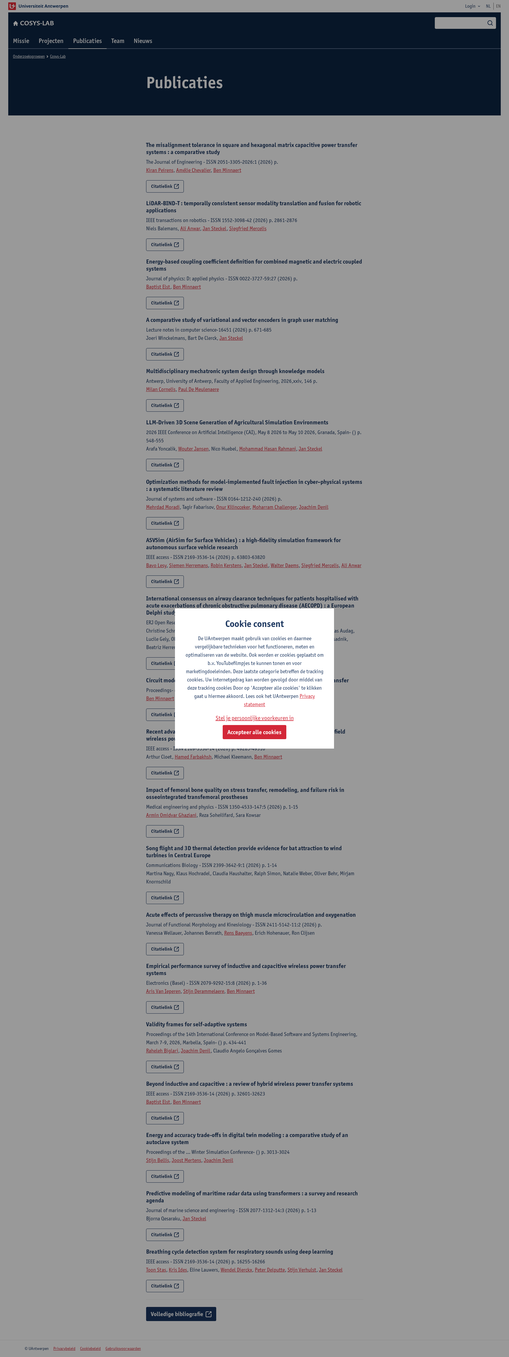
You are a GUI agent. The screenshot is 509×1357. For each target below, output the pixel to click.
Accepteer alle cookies (254, 732)
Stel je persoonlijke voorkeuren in (255, 717)
